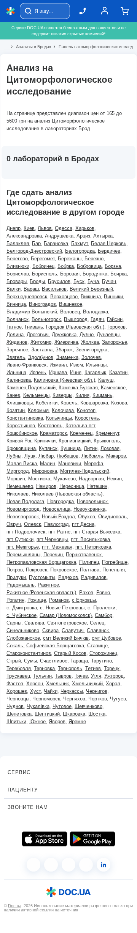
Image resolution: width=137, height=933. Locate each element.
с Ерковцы (84, 600)
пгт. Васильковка (90, 539)
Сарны (13, 623)
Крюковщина (21, 448)
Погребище (114, 562)
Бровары (16, 281)
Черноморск (46, 699)
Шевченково (88, 706)
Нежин (114, 478)
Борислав (17, 274)
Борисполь (44, 274)
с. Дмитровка (21, 607)
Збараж (64, 349)
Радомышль (20, 585)
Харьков (84, 228)
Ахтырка (103, 236)
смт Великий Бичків (66, 638)
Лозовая (109, 448)
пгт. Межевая (57, 547)
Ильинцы (96, 365)
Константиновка (24, 418)
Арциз (83, 236)
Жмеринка (66, 342)
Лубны (13, 456)
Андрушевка (59, 236)
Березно (94, 258)
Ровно (103, 592)
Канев (13, 395)
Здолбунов (40, 357)
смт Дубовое (106, 638)
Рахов (86, 592)
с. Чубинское (21, 615)
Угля (96, 676)
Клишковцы (19, 403)
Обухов (86, 516)
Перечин (53, 554)
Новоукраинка (89, 509)
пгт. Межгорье (22, 547)
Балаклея (17, 243)
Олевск (32, 524)
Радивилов (94, 577)
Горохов (116, 327)
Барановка (56, 243)
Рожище (36, 600)
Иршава (58, 372)
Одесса (63, 228)
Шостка (96, 714)
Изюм (76, 365)
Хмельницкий (87, 683)
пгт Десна (83, 524)
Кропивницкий (75, 441)
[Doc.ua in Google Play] (92, 838)
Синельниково (22, 630)
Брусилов (59, 281)
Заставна (42, 349)
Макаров (116, 456)
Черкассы (72, 691)
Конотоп (86, 410)
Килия (82, 395)
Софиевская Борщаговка (55, 645)
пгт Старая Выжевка (96, 532)
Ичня (75, 372)
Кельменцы (36, 395)
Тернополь (70, 668)
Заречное (17, 349)
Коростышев (20, 425)
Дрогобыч (38, 334)
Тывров (63, 676)
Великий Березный (91, 289)
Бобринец (43, 266)
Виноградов (42, 304)
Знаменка (67, 357)
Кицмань (102, 395)
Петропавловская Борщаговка (41, 562)
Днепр (13, 228)
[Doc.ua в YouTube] (86, 865)
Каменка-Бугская (78, 387)
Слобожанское (23, 638)
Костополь (50, 425)
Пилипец (89, 562)
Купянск (48, 448)
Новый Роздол (58, 516)
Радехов (68, 577)
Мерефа (93, 463)
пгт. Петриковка (93, 547)
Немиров (46, 486)
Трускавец (18, 676)
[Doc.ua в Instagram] (51, 865)
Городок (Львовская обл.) (75, 327)
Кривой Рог (18, 441)
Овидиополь (112, 516)
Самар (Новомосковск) (66, 615)
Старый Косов (70, 653)
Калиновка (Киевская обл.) (64, 380)
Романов (59, 600)
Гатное (14, 327)
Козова (119, 403)
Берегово (17, 258)
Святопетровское (67, 623)
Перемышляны (23, 554)
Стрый (13, 661)
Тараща (79, 661)
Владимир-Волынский (31, 312)
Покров (14, 570)
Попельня (113, 570)
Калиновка (18, 380)
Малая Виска (21, 463)
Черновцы (17, 699)
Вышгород (76, 319)
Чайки (50, 691)
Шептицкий (47, 714)
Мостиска (39, 478)
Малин (47, 463)
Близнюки (17, 266)
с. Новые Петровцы (62, 607)
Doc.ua (14, 905)
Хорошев (16, 691)
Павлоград (56, 524)
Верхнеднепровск (26, 296)
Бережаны (69, 258)
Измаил (58, 365)
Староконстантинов (28, 653)
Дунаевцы (108, 334)
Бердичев (109, 251)
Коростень (87, 418)
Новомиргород (23, 509)
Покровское (63, 570)
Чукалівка (38, 706)
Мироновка (44, 471)
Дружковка (64, 334)
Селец (97, 623)
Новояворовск (22, 516)
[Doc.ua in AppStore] (44, 838)
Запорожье (114, 342)
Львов (45, 228)
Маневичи (69, 463)
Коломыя (38, 410)
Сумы (30, 661)
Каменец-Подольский (31, 387)
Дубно (87, 334)
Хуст (35, 691)
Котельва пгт (80, 425)
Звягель (15, 357)
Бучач (109, 281)
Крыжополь (107, 441)
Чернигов (96, 691)
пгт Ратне (59, 532)
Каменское (113, 387)
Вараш (31, 289)
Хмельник (57, 683)
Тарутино (101, 661)
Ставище (97, 645)
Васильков (54, 289)
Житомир (40, 342)
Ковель (69, 403)
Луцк (29, 456)
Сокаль (14, 645)
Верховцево (64, 296)
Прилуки (16, 577)
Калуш (105, 380)
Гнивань (34, 327)
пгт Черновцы (52, 539)
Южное (37, 721)
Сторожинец (103, 653)
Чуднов (15, 706)
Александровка (24, 236)
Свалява (34, 623)
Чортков (97, 699)
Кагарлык (95, 372)
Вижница (91, 296)
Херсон (34, 683)
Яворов (57, 721)
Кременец (81, 433)
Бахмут (79, 243)
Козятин (15, 410)
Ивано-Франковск (26, 365)
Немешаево (19, 486)
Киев (29, 228)
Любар (46, 456)
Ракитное (48, 585)
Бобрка (65, 266)
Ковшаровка (94, 403)
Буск (78, 281)
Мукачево (64, 478)
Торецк (111, 668)
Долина (15, 334)
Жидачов (16, 342)
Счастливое (53, 661)
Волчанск (17, 319)
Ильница (16, 372)
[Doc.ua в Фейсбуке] (33, 865)
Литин (90, 448)
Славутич (73, 630)
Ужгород (114, 676)
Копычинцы (59, 418)
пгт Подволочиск (25, 532)
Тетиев (93, 668)
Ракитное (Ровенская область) (41, 592)
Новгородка (60, 501)
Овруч (13, 524)
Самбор (103, 615)
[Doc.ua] (10, 11)
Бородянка (95, 274)
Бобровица (89, 266)
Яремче (77, 721)
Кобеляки (46, 403)
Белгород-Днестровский (34, 251)
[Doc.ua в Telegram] (68, 865)
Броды (37, 281)
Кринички (45, 441)
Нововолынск (92, 501)
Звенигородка (91, 349)
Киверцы (62, 395)
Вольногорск (46, 319)
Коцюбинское (21, 433)
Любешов (67, 456)
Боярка (118, 274)
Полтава (89, 570)
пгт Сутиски (19, 539)
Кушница (71, 448)
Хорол (113, 683)
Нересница (71, 486)
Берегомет (43, 258)
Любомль (92, 456)
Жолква (90, 342)
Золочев (91, 357)
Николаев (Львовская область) (67, 494)
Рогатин (15, 600)
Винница (16, 304)
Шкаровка (74, 714)
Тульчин (42, 676)
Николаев (17, 494)
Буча (93, 281)
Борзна (113, 266)
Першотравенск (84, 554)
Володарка (95, 312)
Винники (113, 296)
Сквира (50, 630)
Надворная (91, 478)
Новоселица (56, 509)
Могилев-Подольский (84, 471)
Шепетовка (19, 714)
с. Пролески (101, 607)
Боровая (70, 274)
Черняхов (74, 699)
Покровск (36, 570)
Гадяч (97, 319)
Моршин (15, 478)
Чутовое (62, 706)
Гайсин (115, 319)
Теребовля (18, 668)
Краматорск (53, 433)
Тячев (81, 676)
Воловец (70, 312)
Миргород (17, 471)
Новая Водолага (25, 501)
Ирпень (37, 372)
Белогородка (80, 251)
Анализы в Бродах (30, 46)
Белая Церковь (108, 243)
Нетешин (97, 486)
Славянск (98, 630)
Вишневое (70, 304)
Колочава (63, 410)
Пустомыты (42, 577)
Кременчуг (107, 433)
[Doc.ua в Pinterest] (103, 865)
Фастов (14, 683)
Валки (13, 289)
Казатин (118, 372)
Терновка (44, 668)
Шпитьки (16, 721)
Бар (36, 243)
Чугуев (118, 699)
